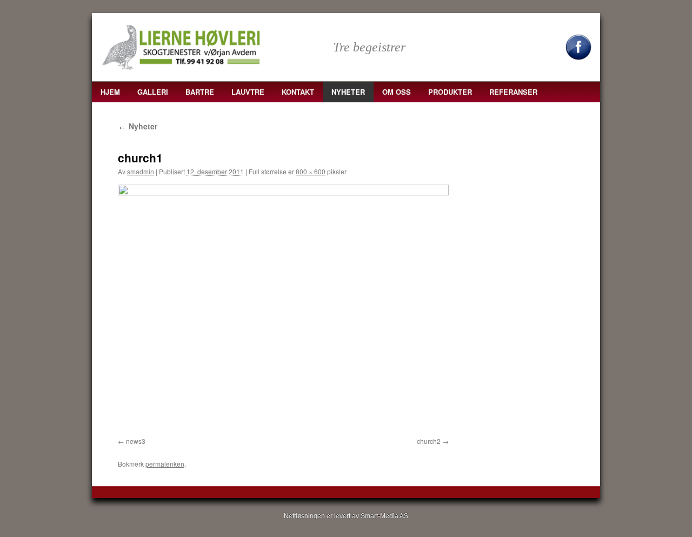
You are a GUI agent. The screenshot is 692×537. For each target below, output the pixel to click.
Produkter (450, 92)
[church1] (283, 309)
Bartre (199, 92)
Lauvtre (247, 92)
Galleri (152, 92)
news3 (135, 441)
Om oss (396, 92)
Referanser (513, 92)
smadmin (140, 171)
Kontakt (298, 92)
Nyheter (348, 92)
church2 (429, 441)
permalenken (164, 463)
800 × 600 (310, 171)
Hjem (110, 92)
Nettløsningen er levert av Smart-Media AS (346, 516)
